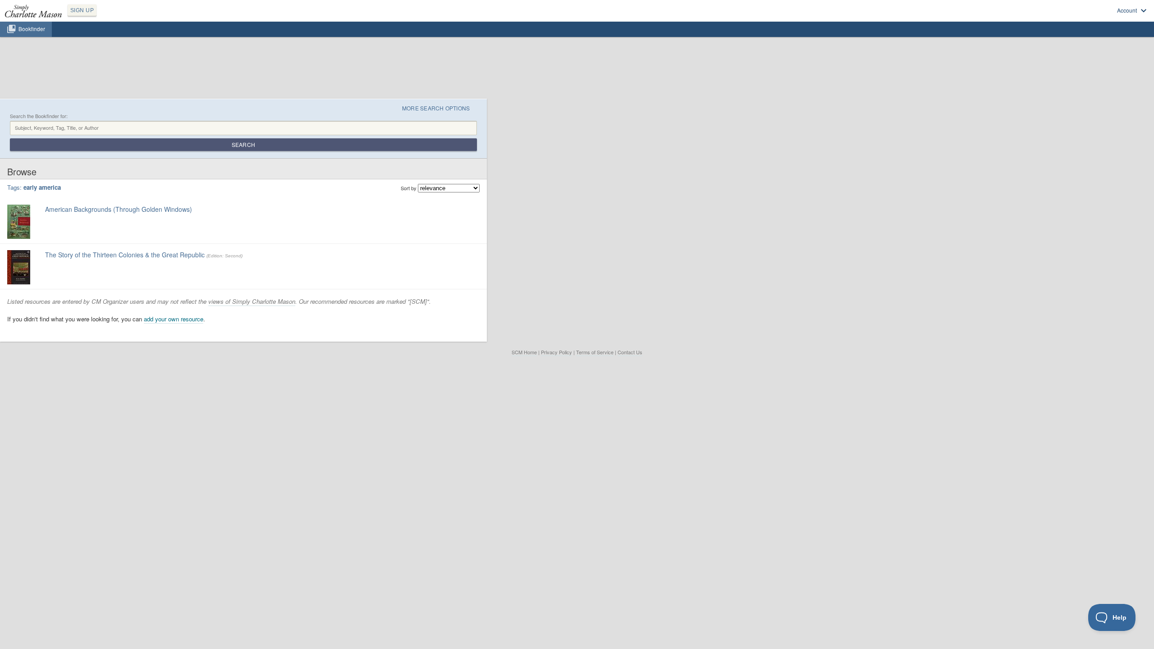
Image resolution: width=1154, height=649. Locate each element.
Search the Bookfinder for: (39, 116)
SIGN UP (82, 10)
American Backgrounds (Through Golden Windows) (118, 209)
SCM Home (524, 352)
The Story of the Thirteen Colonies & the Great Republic (125, 254)
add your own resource (173, 319)
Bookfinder (31, 28)
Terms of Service (595, 352)
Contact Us (630, 352)
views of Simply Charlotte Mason (251, 301)
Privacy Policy (556, 352)
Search (243, 144)
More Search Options (436, 108)
